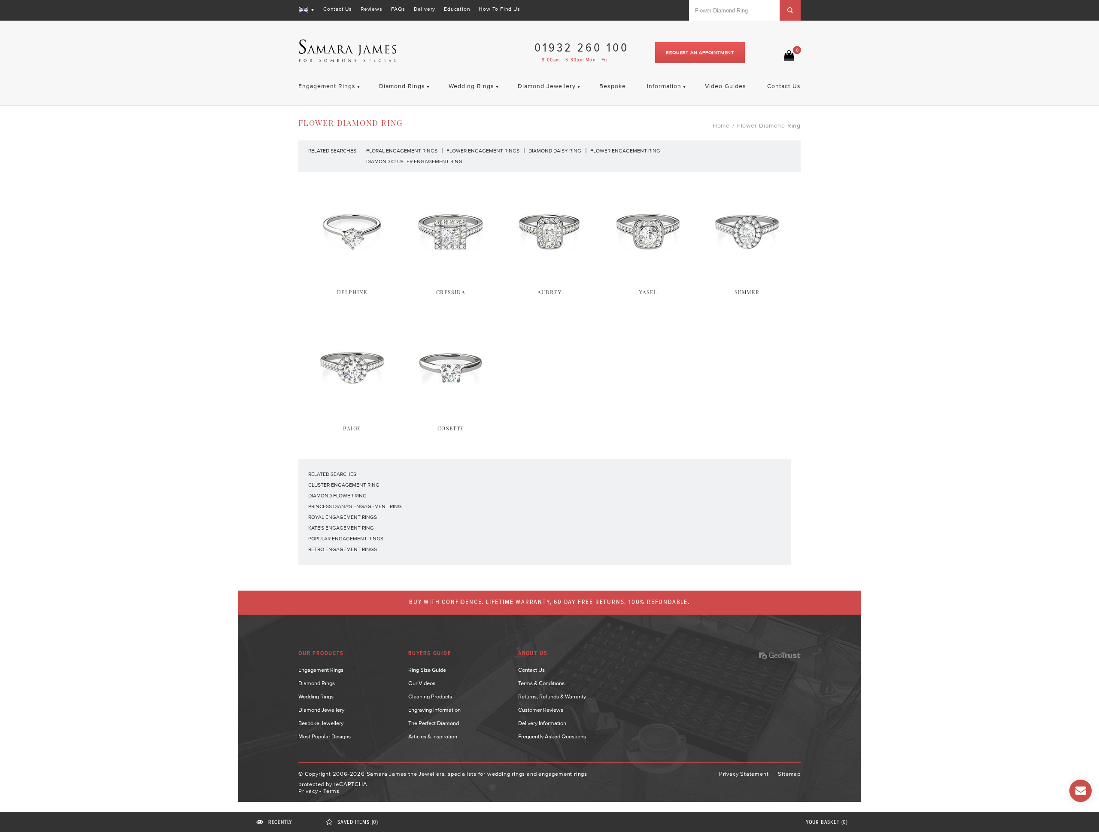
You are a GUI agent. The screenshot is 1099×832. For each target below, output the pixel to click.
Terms (331, 791)
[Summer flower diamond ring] (747, 279)
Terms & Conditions (541, 683)
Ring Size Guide (427, 670)
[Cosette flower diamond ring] (450, 415)
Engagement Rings (320, 670)
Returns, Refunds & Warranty (552, 696)
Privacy (308, 791)
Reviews (372, 9)
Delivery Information (542, 723)
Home (721, 125)
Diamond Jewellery (321, 710)
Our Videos (421, 683)
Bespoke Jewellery (320, 723)
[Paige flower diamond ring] (352, 415)
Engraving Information (434, 710)
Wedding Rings (316, 696)
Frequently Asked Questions (552, 736)
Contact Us (337, 9)
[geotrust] (780, 656)
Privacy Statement (744, 774)
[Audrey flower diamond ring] (549, 279)
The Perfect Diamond (433, 723)
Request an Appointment (700, 52)
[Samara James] (348, 51)
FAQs (398, 9)
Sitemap (789, 774)
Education (457, 9)
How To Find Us (499, 9)
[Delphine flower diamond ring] (352, 279)
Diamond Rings (316, 683)
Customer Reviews (540, 710)
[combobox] (734, 10)
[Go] (790, 10)
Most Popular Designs (324, 736)
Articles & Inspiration (432, 736)
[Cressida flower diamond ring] (450, 279)
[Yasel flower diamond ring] (648, 279)
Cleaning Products (430, 696)
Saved (357, 822)
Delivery (424, 9)
